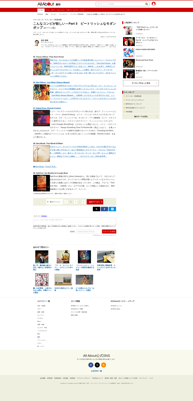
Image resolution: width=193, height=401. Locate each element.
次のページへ (94, 202)
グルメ (39, 343)
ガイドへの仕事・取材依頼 (79, 312)
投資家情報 (57, 378)
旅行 (38, 334)
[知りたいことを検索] (147, 4)
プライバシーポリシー (83, 378)
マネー (39, 309)
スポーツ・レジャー (72, 10)
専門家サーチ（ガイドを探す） (80, 306)
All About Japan (115, 309)
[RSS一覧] (103, 364)
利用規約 (72, 378)
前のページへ (55, 202)
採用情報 (49, 378)
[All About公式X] (97, 364)
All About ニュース (116, 306)
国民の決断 (74, 315)
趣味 (58, 4)
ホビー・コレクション (58, 10)
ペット (82, 10)
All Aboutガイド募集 (77, 309)
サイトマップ (143, 378)
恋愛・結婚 (40, 324)
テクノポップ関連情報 (76, 14)
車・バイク (40, 346)
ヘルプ (151, 378)
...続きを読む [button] (112, 46)
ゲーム (47, 10)
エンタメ (41, 10)
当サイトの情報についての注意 (128, 378)
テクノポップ (63, 14)
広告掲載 (65, 378)
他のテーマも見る (141, 116)
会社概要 (42, 378)
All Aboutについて (97, 378)
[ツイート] (96, 209)
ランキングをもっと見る (141, 83)
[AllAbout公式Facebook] (90, 364)
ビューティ (40, 315)
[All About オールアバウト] (45, 4)
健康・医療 (40, 312)
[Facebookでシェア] (104, 209)
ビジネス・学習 (42, 327)
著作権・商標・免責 (111, 378)
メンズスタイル (42, 331)
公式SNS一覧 (96, 371)
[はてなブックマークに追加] (112, 209)
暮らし (39, 321)
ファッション (41, 340)
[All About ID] (154, 4)
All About (40, 14)
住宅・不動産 (41, 306)
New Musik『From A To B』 (46, 167)
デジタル (40, 318)
